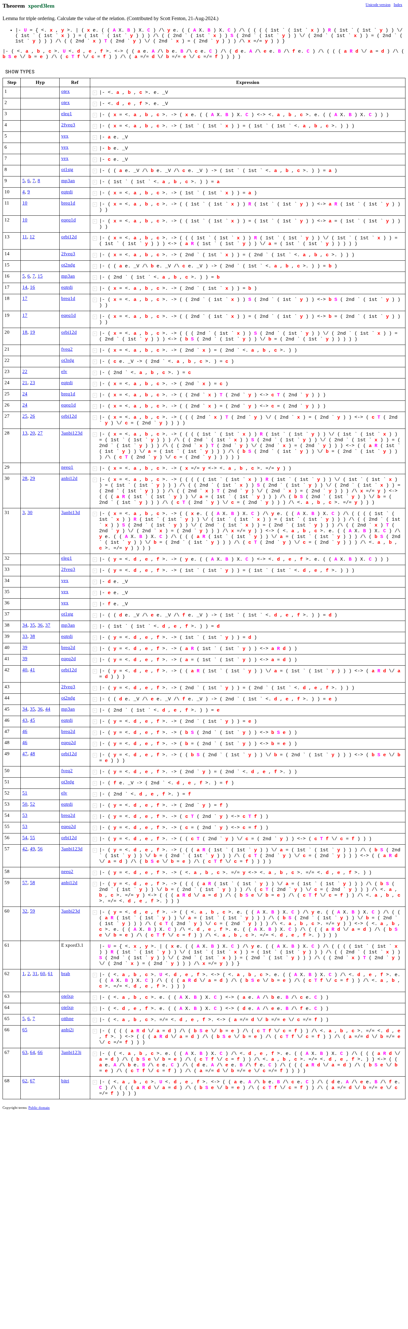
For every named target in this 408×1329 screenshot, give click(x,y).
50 (24, 804)
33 (24, 636)
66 (40, 1052)
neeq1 (67, 467)
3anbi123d (72, 433)
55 (32, 837)
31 (35, 973)
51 (24, 792)
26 (32, 416)
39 (24, 647)
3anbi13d (70, 512)
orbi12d (69, 236)
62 (24, 1080)
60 (42, 973)
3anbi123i (71, 1052)
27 (40, 433)
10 (24, 202)
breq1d (68, 202)
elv (64, 371)
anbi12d (69, 478)
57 (24, 882)
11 (24, 236)
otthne (67, 1018)
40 (24, 669)
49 (32, 848)
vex (65, 135)
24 (24, 393)
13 (24, 433)
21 (24, 382)
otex (65, 91)
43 (24, 720)
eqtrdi (67, 191)
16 (32, 287)
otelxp (67, 996)
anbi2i (67, 1029)
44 (47, 709)
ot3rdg (67, 360)
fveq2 (67, 349)
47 (24, 753)
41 (32, 669)
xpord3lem (41, 6)
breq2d (68, 647)
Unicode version (378, 5)
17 (24, 298)
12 (32, 236)
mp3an (68, 180)
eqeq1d (68, 219)
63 (24, 1052)
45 (32, 720)
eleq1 (66, 113)
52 (32, 804)
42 (24, 848)
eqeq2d (68, 658)
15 (40, 276)
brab (65, 973)
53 (24, 815)
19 (32, 332)
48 (32, 753)
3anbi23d (70, 911)
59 (32, 911)
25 (24, 416)
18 (24, 332)
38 (32, 636)
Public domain (39, 1107)
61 (50, 973)
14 (24, 287)
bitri (65, 1080)
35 (32, 625)
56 (40, 848)
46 (24, 731)
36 (40, 625)
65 (24, 1029)
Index (398, 5)
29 (32, 478)
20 (32, 433)
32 (24, 911)
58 (32, 882)
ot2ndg (68, 264)
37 (47, 625)
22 (24, 371)
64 (32, 1052)
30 (30, 512)
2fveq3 (68, 124)
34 (24, 625)
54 (24, 837)
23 (32, 382)
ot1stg (67, 169)
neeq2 (67, 871)
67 (32, 1080)
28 (24, 478)
